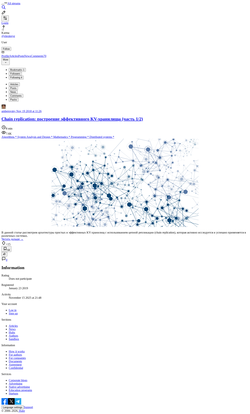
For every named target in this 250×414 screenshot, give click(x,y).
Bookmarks (17, 70)
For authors (15, 354)
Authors (13, 335)
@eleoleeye (8, 36)
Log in (12, 310)
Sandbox (14, 339)
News (27, 56)
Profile (5, 56)
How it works (17, 351)
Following (16, 77)
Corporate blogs (18, 380)
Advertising (15, 383)
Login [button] (4, 22)
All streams (13, 3)
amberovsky (8, 111)
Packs (13, 99)
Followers (15, 73)
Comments (38, 56)
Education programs (20, 390)
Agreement (15, 364)
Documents (15, 361)
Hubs (12, 332)
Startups (13, 393)
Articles (13, 56)
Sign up (13, 313)
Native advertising (19, 386)
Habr (21, 410)
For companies (17, 358)
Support (28, 407)
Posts (21, 56)
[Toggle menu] (2, 4)
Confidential (16, 367)
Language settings (12, 407)
